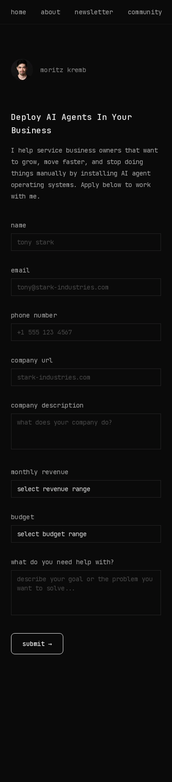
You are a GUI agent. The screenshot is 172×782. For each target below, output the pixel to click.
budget (22, 517)
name (18, 225)
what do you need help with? (62, 562)
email (20, 270)
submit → (37, 644)
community (145, 12)
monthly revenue (39, 472)
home (18, 12)
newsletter (94, 12)
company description (47, 405)
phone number (34, 315)
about (50, 12)
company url (32, 360)
